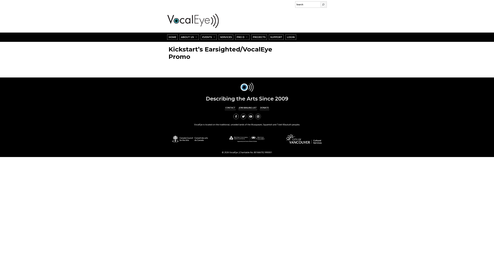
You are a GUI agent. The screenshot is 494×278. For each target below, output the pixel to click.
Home (172, 37)
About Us (190, 38)
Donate (264, 107)
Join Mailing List (248, 107)
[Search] (323, 4)
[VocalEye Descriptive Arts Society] (193, 21)
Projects (259, 37)
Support (276, 37)
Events (209, 38)
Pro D (243, 38)
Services (226, 37)
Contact (230, 107)
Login (291, 37)
